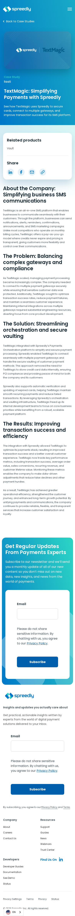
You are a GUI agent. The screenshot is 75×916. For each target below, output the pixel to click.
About (6, 827)
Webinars (46, 844)
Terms (30, 899)
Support (45, 827)
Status (7, 883)
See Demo (9, 878)
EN (14, 912)
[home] (17, 9)
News (43, 838)
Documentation (12, 872)
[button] (67, 9)
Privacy (42, 899)
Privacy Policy (49, 807)
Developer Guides (13, 866)
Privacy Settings (12, 899)
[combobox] (13, 912)
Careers (7, 832)
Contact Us (9, 838)
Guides (44, 832)
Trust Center (47, 849)
